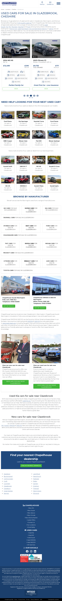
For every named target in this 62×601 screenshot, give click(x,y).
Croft (5, 481)
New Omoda (31, 515)
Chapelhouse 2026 (9, 599)
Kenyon (6, 493)
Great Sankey (8, 491)
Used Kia (31, 533)
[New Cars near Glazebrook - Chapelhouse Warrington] (15, 348)
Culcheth (7, 483)
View (16, 89)
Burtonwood (8, 476)
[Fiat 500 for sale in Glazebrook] (38, 134)
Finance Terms (21, 599)
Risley (35, 481)
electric (44, 29)
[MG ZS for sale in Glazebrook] (7, 179)
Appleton (7, 474)
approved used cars (9, 323)
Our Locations (31, 525)
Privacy (28, 599)
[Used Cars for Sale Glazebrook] (15, 285)
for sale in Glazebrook (10, 209)
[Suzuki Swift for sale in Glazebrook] (7, 160)
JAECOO (37, 321)
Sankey (35, 483)
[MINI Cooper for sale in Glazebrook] (7, 134)
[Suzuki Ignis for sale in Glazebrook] (54, 179)
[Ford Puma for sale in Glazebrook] (7, 115)
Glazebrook (8, 486)
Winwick (36, 493)
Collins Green (8, 479)
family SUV (13, 29)
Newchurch (37, 476)
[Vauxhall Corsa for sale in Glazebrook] (38, 115)
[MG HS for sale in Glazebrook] (38, 160)
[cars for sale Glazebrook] (46, 285)
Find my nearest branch (30, 465)
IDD (41, 599)
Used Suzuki (31, 537)
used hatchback (23, 29)
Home (2, 9)
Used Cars (32, 530)
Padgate (36, 479)
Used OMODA (31, 540)
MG (10, 27)
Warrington (37, 491)
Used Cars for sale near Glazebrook (46, 386)
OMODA (30, 321)
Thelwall (36, 488)
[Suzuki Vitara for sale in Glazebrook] (38, 179)
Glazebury (7, 488)
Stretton (36, 486)
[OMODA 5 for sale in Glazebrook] (23, 179)
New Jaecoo (31, 513)
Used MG (31, 535)
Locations (8, 9)
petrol (51, 29)
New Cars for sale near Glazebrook (15, 382)
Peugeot (14, 27)
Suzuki (6, 425)
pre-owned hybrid (35, 29)
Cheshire (14, 9)
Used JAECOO (31, 542)
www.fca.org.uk (16, 576)
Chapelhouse (32, 505)
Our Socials (32, 548)
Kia (7, 27)
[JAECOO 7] (23, 160)
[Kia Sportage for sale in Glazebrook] (23, 115)
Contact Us (31, 522)
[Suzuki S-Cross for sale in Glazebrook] (54, 160)
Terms (16, 599)
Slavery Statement (35, 599)
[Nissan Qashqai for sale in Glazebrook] (54, 134)
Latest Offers (31, 520)
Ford (28, 27)
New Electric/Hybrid (31, 517)
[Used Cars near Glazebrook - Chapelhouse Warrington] (46, 348)
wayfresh (57, 599)
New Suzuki (31, 510)
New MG (31, 508)
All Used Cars (31, 545)
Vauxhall (21, 27)
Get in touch (8, 306)
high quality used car (24, 23)
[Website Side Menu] (58, 3)
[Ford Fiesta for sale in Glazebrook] (54, 115)
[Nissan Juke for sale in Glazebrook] (23, 134)
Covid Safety (31, 527)
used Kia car (27, 401)
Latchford (36, 474)
